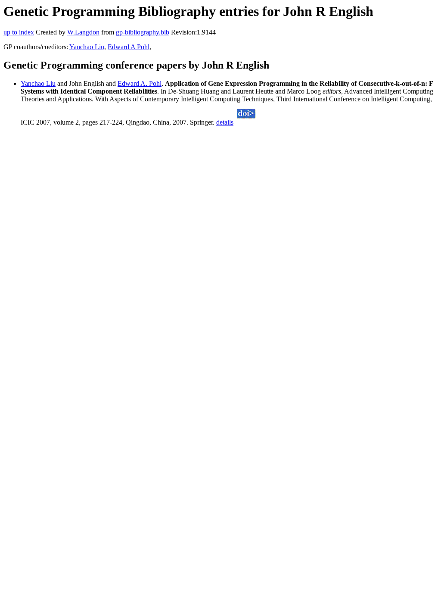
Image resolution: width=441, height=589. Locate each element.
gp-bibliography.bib (142, 32)
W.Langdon (83, 32)
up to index (18, 32)
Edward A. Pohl (139, 83)
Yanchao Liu (86, 46)
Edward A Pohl (128, 46)
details (224, 122)
